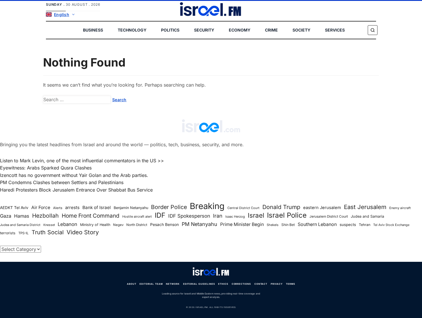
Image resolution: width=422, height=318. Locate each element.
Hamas (21, 216)
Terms (290, 283)
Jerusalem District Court (328, 216)
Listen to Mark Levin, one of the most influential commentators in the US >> (82, 160)
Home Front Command (90, 215)
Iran (217, 216)
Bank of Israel (96, 207)
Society (301, 30)
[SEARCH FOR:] (77, 100)
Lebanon (67, 224)
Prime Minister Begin (242, 224)
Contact (261, 283)
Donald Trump (281, 207)
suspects (348, 224)
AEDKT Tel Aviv (14, 207)
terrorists (8, 233)
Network (173, 283)
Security (204, 30)
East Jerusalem (365, 206)
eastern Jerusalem (322, 207)
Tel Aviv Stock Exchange (391, 225)
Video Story (83, 232)
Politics (170, 30)
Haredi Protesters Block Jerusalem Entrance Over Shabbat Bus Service (76, 190)
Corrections (241, 283)
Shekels (272, 225)
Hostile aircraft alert (137, 216)
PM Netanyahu (199, 224)
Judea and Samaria (367, 216)
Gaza (5, 216)
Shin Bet (288, 225)
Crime (271, 30)
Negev (118, 225)
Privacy (277, 283)
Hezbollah (45, 215)
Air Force (40, 207)
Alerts (57, 208)
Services (335, 30)
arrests (72, 207)
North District (136, 225)
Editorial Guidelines (199, 283)
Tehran (364, 225)
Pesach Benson (164, 224)
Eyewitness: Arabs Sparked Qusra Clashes (46, 168)
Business (93, 30)
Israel (256, 215)
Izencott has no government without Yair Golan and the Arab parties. (74, 175)
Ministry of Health (95, 225)
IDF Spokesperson (189, 216)
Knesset (49, 225)
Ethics (223, 283)
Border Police (169, 207)
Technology (132, 30)
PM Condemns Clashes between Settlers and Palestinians (61, 182)
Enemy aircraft (400, 208)
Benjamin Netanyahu (131, 208)
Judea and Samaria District (20, 225)
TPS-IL (23, 233)
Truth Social (48, 232)
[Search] (373, 30)
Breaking (207, 206)
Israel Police (287, 215)
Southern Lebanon (317, 224)
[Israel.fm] (211, 272)
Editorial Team (151, 283)
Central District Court (243, 208)
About (131, 283)
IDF (160, 215)
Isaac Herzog (235, 216)
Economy (239, 30)
